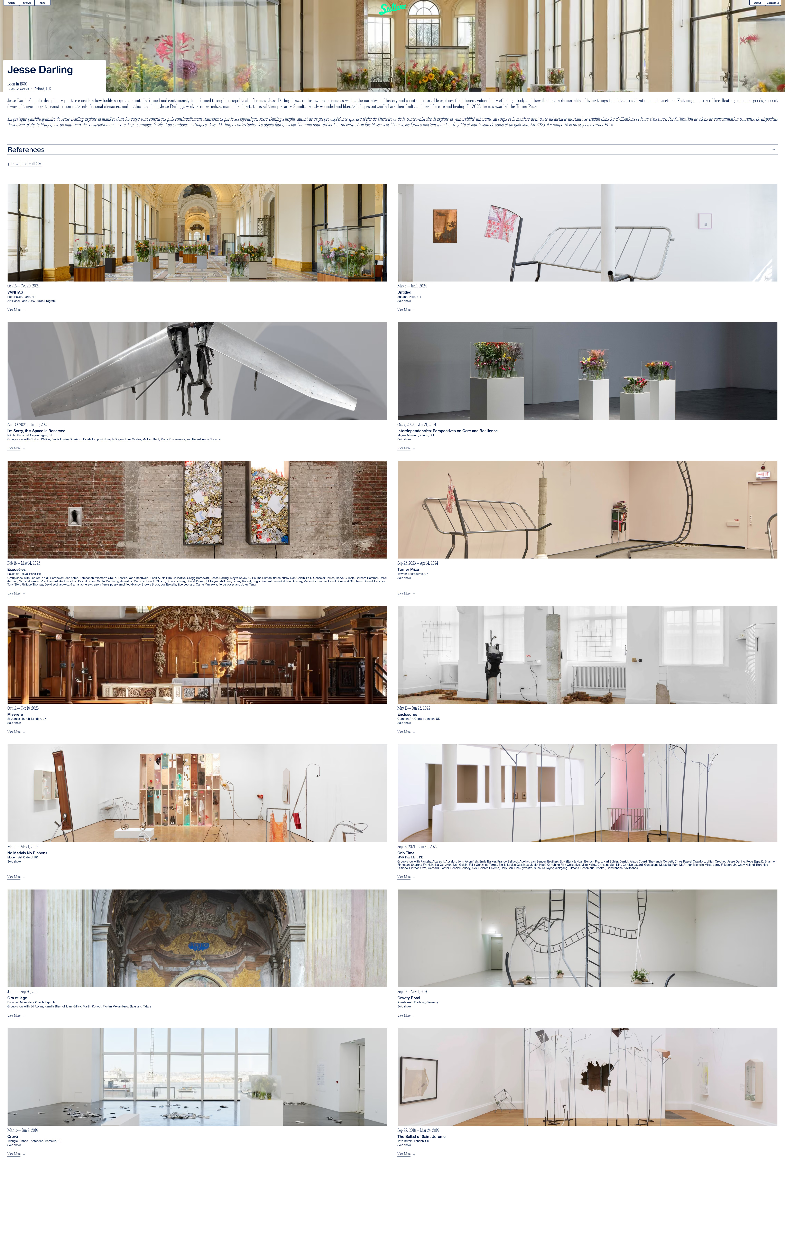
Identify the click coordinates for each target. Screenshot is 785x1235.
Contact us (773, 2)
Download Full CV (25, 164)
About (757, 2)
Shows (27, 2)
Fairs (42, 2)
